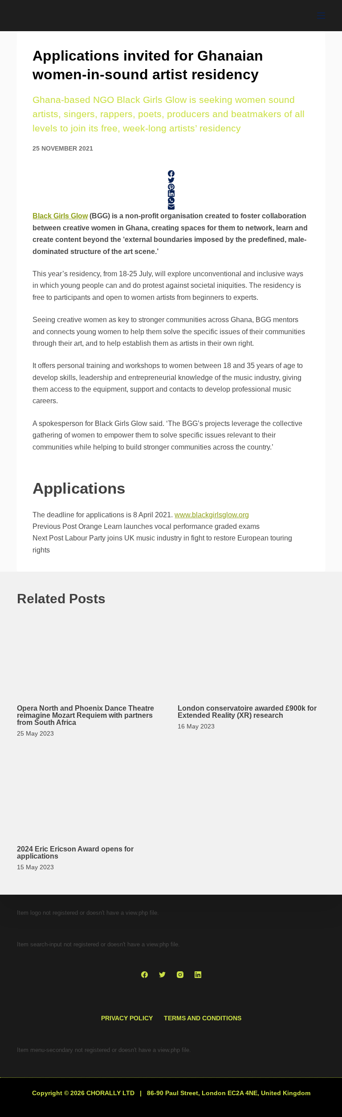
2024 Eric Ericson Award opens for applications (75, 852)
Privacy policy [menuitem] (127, 1018)
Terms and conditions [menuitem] (202, 1018)
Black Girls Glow (60, 216)
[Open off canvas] (321, 16)
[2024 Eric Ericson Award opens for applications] (90, 794)
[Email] (171, 207)
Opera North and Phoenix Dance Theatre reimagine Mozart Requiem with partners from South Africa (85, 715)
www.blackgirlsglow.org (212, 515)
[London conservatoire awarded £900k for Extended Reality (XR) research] (251, 653)
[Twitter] (171, 180)
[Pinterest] (171, 187)
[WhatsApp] (171, 200)
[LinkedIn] (171, 193)
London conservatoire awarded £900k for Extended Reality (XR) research (247, 711)
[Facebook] (171, 173)
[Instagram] (180, 974)
